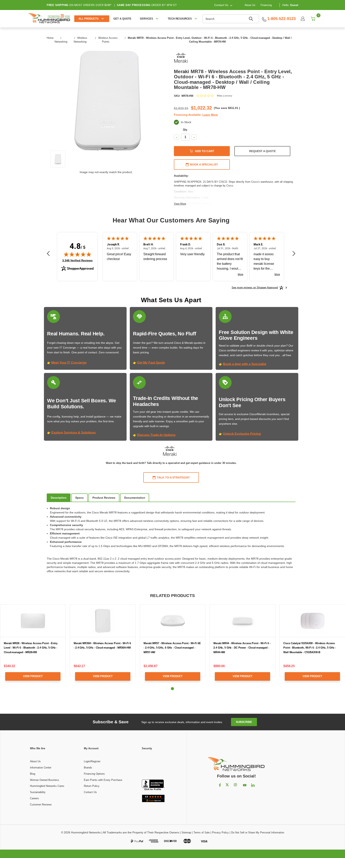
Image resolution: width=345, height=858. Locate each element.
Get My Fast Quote (151, 362)
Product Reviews (103, 497)
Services (146, 18)
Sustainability (38, 792)
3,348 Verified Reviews (77, 260)
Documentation (134, 497)
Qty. (185, 129)
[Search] (251, 19)
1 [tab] (172, 688)
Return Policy (91, 785)
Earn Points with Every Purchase (103, 779)
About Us (250, 4)
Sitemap (186, 832)
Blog (32, 773)
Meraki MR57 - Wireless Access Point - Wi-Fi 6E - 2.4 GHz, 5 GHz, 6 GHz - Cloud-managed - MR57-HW (172, 648)
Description (58, 497)
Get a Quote (122, 18)
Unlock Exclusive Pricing (242, 433)
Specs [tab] (79, 497)
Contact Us (90, 792)
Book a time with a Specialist (244, 364)
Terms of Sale (201, 832)
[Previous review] (48, 254)
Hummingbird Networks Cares (47, 785)
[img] (77, 254)
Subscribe (244, 721)
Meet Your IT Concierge (69, 362)
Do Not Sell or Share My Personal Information (257, 832)
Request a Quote (262, 151)
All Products (88, 18)
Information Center (40, 767)
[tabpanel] (103, 645)
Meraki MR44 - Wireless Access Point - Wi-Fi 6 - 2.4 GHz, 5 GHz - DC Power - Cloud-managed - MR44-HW (242, 648)
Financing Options (94, 773)
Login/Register (92, 761)
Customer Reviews (41, 804)
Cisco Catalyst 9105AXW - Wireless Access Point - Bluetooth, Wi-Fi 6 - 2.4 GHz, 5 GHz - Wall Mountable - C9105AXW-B (309, 648)
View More (180, 203)
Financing (266, 4)
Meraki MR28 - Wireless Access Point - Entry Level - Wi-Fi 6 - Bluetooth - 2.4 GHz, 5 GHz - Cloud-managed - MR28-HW (30, 648)
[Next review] (293, 254)
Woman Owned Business (44, 779)
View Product (33, 676)
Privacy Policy (220, 832)
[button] (153, 765)
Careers (34, 798)
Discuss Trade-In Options (156, 435)
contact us (221, 5)
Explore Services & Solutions (73, 432)
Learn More (210, 114)
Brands (88, 767)
